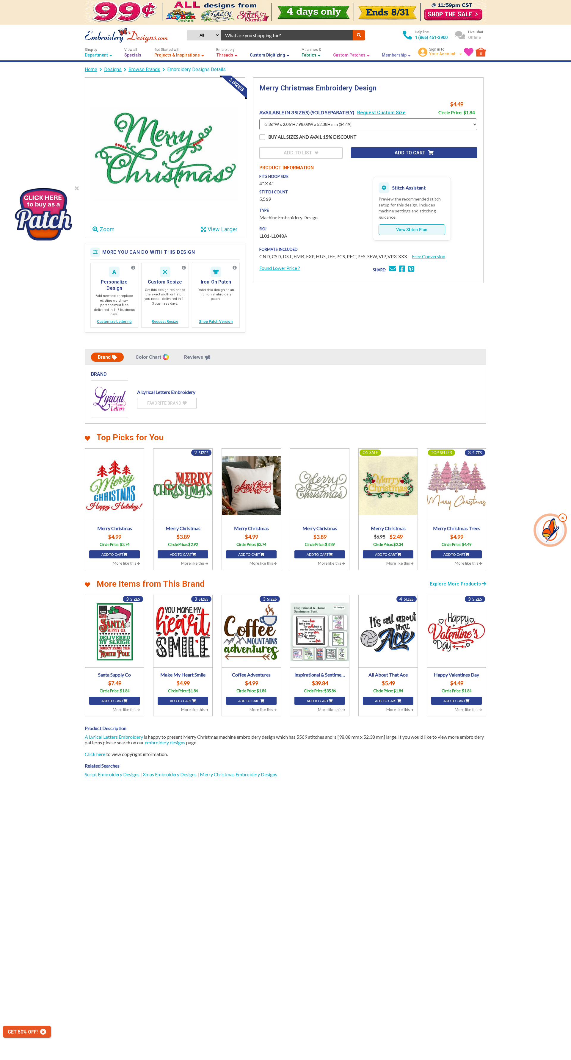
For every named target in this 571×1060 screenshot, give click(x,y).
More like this (125, 563)
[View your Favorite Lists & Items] (468, 52)
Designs (113, 69)
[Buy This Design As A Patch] (43, 212)
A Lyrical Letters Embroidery (114, 737)
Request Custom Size (381, 112)
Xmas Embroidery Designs (170, 774)
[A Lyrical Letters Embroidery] (109, 398)
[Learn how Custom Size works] (184, 267)
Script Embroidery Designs (112, 774)
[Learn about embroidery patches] (234, 267)
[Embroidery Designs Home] (126, 35)
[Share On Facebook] (402, 269)
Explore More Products (456, 584)
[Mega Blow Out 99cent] (285, 12)
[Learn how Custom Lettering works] (133, 267)
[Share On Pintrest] (411, 269)
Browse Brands (144, 69)
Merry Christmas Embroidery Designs (238, 774)
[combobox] (287, 35)
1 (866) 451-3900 (431, 37)
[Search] (359, 35)
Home (91, 69)
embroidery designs (165, 742)
